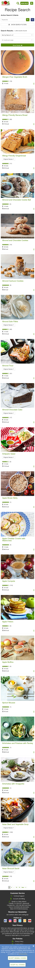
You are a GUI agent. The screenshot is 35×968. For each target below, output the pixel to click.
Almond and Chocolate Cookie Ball (16, 199)
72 (16, 887)
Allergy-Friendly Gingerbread (14, 155)
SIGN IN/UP (24, 3)
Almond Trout (7, 365)
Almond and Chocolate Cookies (15, 240)
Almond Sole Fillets (10, 321)
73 (19, 887)
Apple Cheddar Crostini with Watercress (13, 539)
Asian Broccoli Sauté (10, 868)
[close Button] (33, 946)
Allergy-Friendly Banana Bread (14, 115)
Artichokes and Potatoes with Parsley (17, 743)
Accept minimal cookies (17, 958)
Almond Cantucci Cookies (12, 280)
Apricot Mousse (8, 702)
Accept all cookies (17, 965)
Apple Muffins (7, 662)
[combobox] (17, 35)
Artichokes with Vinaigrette (13, 783)
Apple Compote (8, 581)
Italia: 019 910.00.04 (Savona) (19, 909)
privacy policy (23, 954)
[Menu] (31, 3)
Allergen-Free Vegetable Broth (14, 77)
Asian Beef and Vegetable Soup (15, 824)
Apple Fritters (7, 621)
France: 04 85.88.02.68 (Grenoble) (19, 907)
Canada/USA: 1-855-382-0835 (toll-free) (19, 905)
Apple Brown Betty (10, 498)
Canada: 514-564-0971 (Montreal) (19, 903)
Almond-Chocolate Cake (12, 409)
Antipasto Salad (8, 453)
